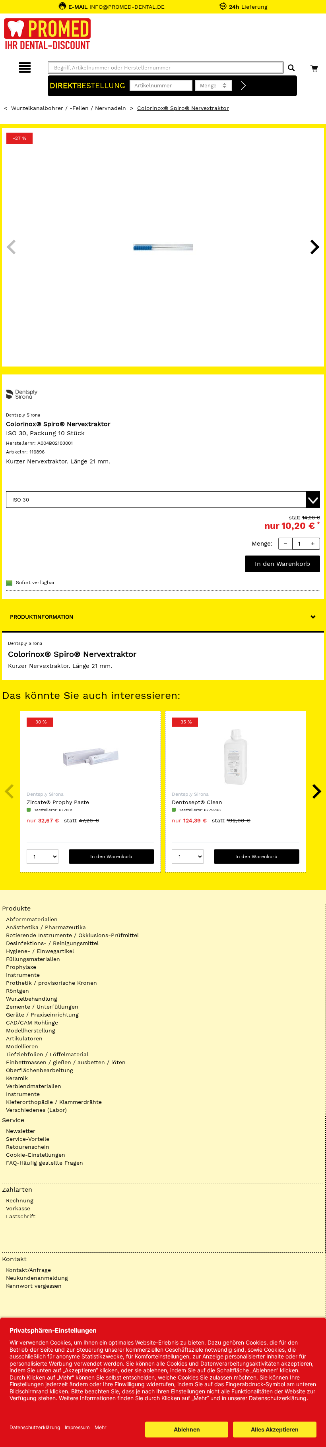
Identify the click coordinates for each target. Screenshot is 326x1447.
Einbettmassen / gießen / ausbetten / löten (66, 1062)
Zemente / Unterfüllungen (42, 1006)
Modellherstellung (30, 1030)
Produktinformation (41, 617)
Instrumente (23, 975)
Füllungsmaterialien (33, 959)
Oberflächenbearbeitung (39, 1070)
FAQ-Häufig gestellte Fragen (44, 1163)
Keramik (17, 1078)
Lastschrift (20, 1216)
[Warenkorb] (315, 66)
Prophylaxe (21, 967)
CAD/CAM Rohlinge (32, 1022)
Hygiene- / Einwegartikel (40, 951)
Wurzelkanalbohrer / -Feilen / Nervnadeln (68, 108)
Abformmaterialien (32, 919)
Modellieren (22, 1046)
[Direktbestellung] (244, 85)
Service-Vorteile (27, 1139)
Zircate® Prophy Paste (58, 802)
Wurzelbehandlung (31, 999)
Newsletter (20, 1131)
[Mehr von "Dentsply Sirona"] (22, 394)
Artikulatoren (24, 1038)
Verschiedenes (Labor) (36, 1110)
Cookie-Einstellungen (35, 1155)
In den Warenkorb (282, 563)
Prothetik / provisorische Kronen (51, 983)
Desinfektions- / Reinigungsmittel (52, 943)
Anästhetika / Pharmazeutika (46, 927)
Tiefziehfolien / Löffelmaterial (47, 1054)
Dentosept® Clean (197, 802)
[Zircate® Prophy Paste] (90, 757)
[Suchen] (291, 68)
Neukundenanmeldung (37, 1278)
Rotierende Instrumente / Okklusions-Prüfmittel (72, 935)
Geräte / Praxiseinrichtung (42, 1014)
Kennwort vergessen (34, 1286)
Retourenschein (27, 1147)
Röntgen (17, 991)
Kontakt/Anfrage (28, 1270)
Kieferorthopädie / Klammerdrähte (54, 1102)
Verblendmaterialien (33, 1086)
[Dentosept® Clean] (235, 757)
